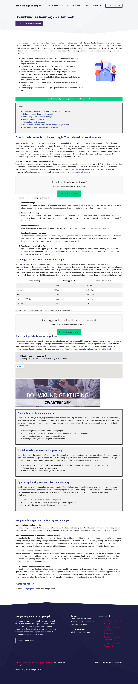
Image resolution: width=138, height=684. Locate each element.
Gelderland (65, 538)
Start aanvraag (114, 5)
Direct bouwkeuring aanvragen (29, 23)
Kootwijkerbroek (104, 349)
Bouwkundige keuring (23, 662)
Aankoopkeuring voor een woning (35, 119)
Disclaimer (119, 662)
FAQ (87, 5)
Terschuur (69, 349)
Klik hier (46, 359)
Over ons (97, 662)
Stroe (86, 349)
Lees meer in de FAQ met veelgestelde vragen (40, 127)
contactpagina (88, 621)
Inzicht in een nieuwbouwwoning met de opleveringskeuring (46, 125)
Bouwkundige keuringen (28, 5)
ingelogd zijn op (28, 589)
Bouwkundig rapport (57, 5)
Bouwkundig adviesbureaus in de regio (37, 117)
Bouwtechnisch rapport (80, 172)
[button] (69, 99)
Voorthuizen (78, 349)
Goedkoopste (77, 5)
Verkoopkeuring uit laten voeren (35, 122)
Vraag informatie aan (26, 640)
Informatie (97, 5)
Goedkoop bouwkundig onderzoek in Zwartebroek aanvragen (46, 111)
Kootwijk (92, 349)
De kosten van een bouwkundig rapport (38, 114)
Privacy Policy (109, 633)
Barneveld (40, 571)
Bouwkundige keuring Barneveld (43, 662)
